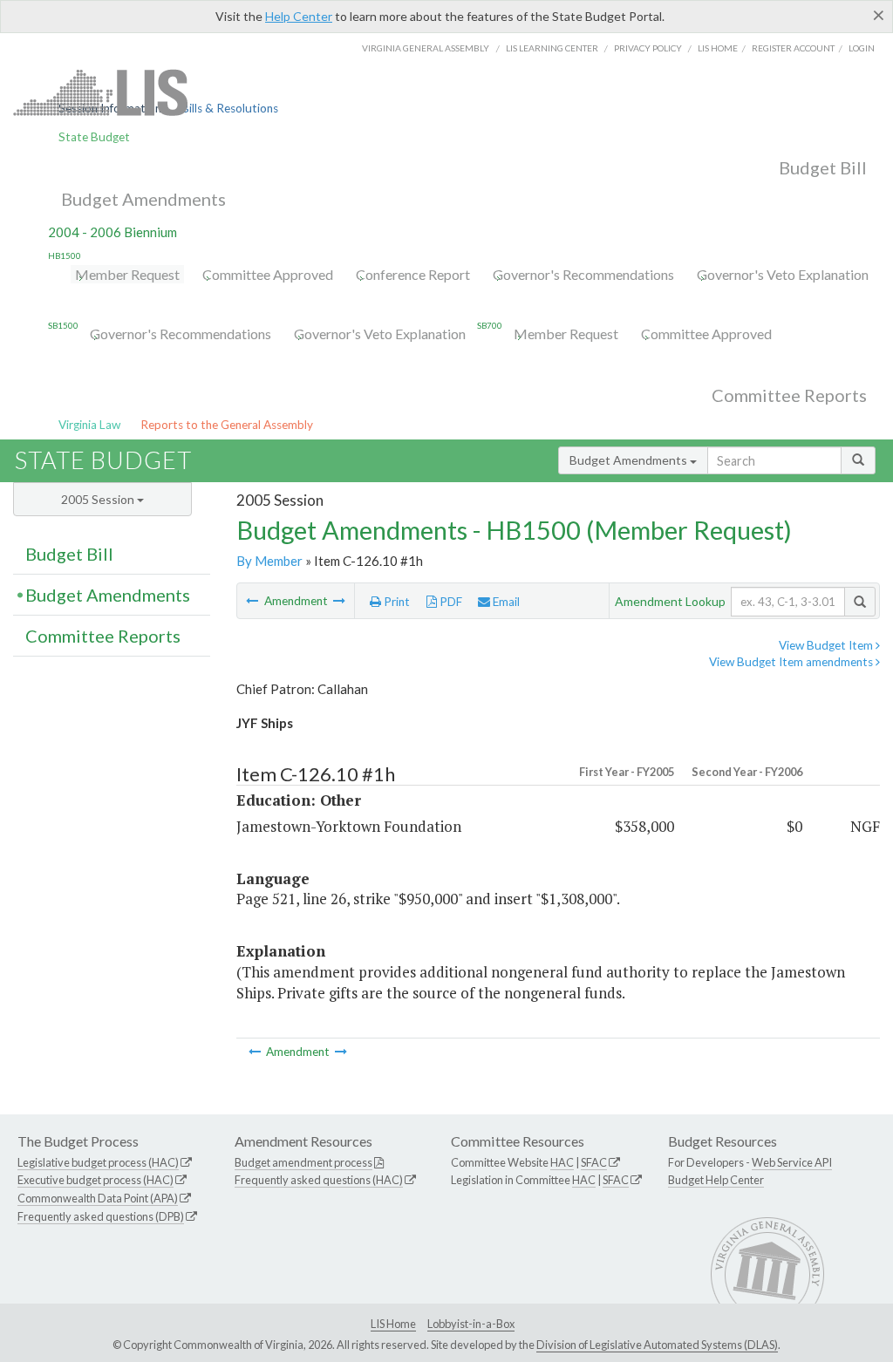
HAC (562, 1162)
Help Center (298, 16)
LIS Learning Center (552, 48)
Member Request (127, 274)
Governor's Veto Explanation (783, 274)
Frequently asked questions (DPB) (100, 1216)
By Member (269, 561)
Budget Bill (823, 167)
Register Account (793, 48)
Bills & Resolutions (229, 108)
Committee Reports (789, 395)
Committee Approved (267, 274)
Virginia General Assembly (425, 48)
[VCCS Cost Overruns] (253, 601)
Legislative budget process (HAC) (98, 1162)
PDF (449, 602)
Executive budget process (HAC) (95, 1180)
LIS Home (393, 1324)
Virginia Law (89, 425)
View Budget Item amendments (792, 662)
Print (395, 602)
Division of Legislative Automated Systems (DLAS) (657, 1345)
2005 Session (99, 499)
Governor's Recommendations (583, 274)
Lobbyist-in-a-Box (471, 1324)
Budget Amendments (143, 198)
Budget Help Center (716, 1180)
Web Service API (792, 1162)
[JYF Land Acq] (339, 601)
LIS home (718, 48)
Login (862, 48)
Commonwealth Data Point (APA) (97, 1198)
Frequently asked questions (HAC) (319, 1180)
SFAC (594, 1162)
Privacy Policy (648, 48)
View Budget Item (827, 645)
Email (505, 602)
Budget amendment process (303, 1162)
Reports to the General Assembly (226, 425)
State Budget (94, 137)
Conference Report (413, 274)
